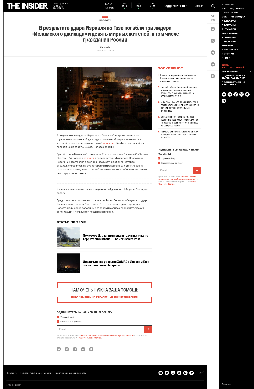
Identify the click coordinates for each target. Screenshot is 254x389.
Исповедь (229, 37)
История (228, 54)
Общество (229, 42)
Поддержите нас (175, 6)
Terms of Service (95, 338)
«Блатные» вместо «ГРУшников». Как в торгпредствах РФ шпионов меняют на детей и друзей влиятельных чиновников (180, 106)
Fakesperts (230, 72)
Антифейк (229, 29)
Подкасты (229, 21)
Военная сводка (233, 17)
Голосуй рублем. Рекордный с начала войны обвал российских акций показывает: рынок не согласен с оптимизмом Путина (179, 91)
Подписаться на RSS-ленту (233, 84)
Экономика (230, 50)
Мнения (227, 46)
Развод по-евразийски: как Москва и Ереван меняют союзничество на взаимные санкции (178, 78)
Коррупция (230, 33)
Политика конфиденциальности (70, 373)
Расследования (233, 9)
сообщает (109, 142)
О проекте (11, 373)
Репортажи (230, 13)
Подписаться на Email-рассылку (233, 77)
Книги (226, 58)
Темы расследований (233, 66)
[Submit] (148, 329)
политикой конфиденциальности (120, 335)
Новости (105, 20)
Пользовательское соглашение (35, 373)
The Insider (105, 47)
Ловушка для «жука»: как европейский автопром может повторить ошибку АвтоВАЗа (179, 134)
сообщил (89, 157)
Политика (229, 25)
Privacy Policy (83, 338)
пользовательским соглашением (93, 335)
